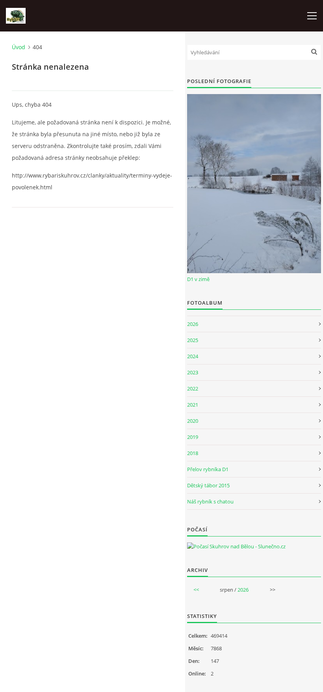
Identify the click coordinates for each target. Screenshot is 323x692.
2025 (192, 340)
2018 (192, 453)
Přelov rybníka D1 (207, 469)
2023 (192, 372)
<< (196, 589)
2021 (192, 404)
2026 (192, 323)
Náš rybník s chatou (210, 501)
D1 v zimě (198, 279)
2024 (192, 356)
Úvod (18, 47)
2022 (192, 388)
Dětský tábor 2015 (208, 485)
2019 (192, 436)
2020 (192, 420)
